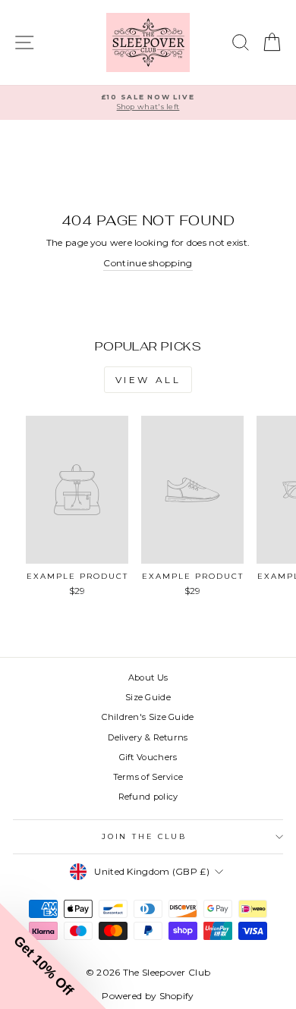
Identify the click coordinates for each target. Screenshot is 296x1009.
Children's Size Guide (148, 717)
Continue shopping (147, 263)
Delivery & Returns (147, 737)
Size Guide (148, 697)
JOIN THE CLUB (144, 836)
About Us (148, 677)
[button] (53, 956)
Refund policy (148, 796)
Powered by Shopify (148, 995)
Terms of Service (148, 777)
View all (148, 379)
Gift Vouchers (148, 757)
